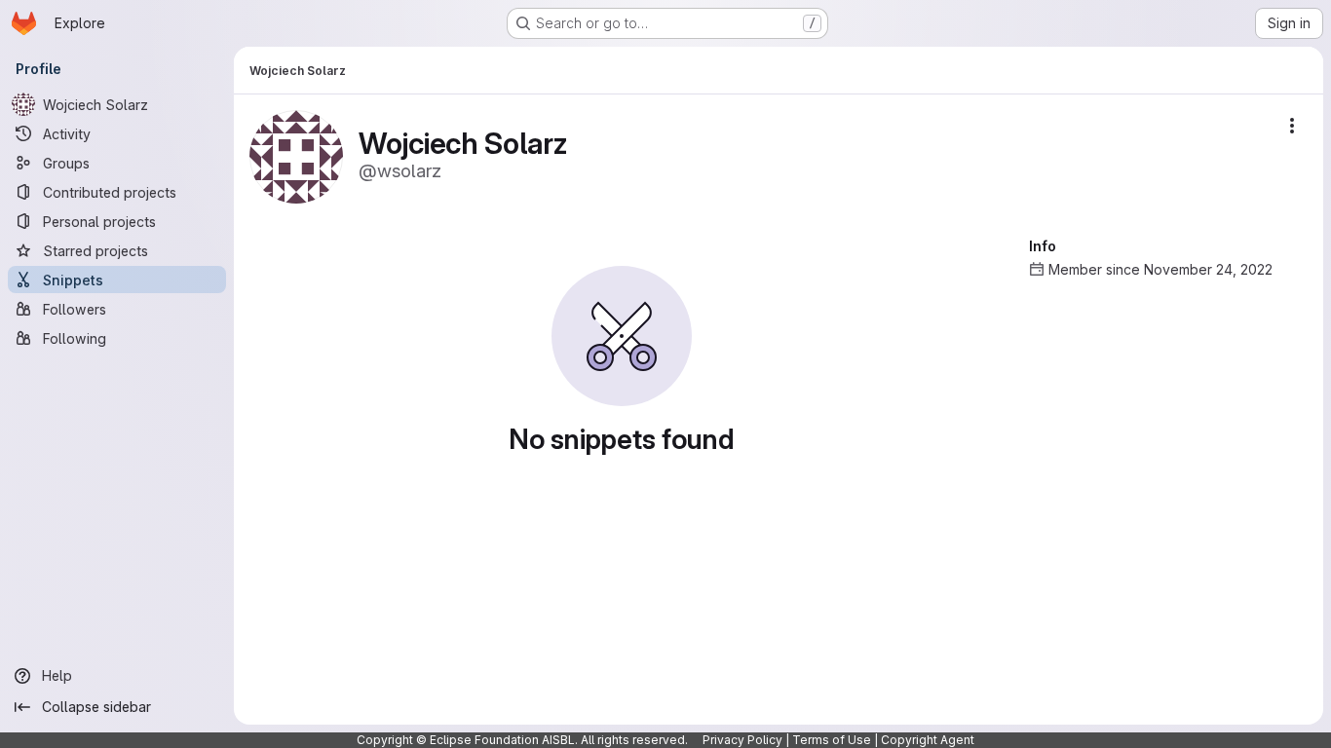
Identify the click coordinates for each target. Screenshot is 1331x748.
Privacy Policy (742, 739)
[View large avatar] (296, 155)
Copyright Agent (927, 739)
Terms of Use (831, 739)
